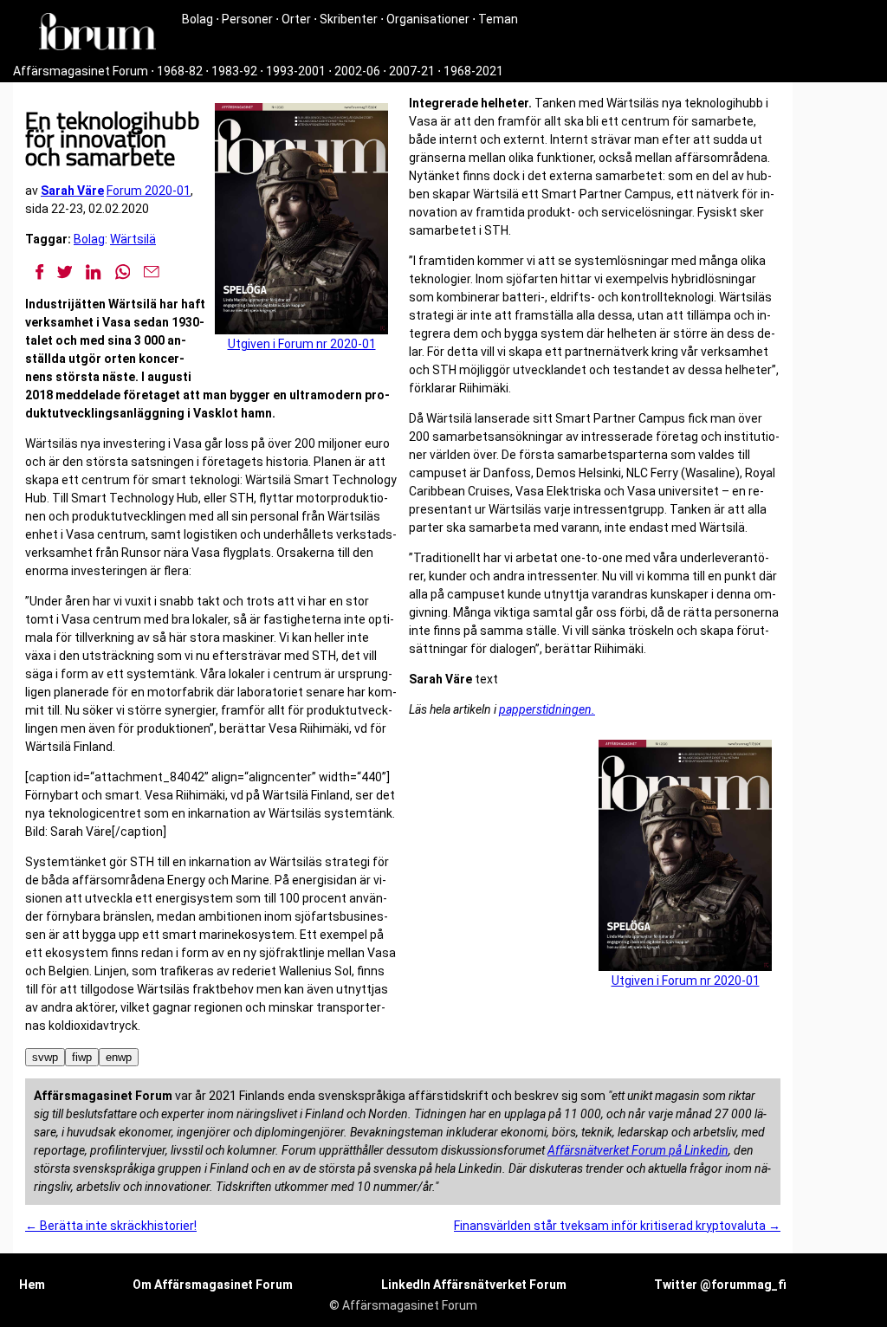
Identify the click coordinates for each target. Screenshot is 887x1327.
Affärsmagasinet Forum (80, 71)
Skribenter (349, 19)
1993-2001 (296, 71)
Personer (247, 19)
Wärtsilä (133, 239)
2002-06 (357, 71)
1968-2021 (473, 71)
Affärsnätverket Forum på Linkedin (637, 1150)
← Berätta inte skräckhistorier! (111, 1226)
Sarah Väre (72, 190)
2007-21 (412, 71)
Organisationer (427, 19)
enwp (119, 1057)
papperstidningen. (547, 709)
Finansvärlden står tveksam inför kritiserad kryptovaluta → (617, 1226)
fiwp (82, 1057)
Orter (296, 19)
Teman (498, 19)
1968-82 (180, 71)
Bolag (197, 19)
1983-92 (234, 71)
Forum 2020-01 (149, 190)
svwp (45, 1057)
